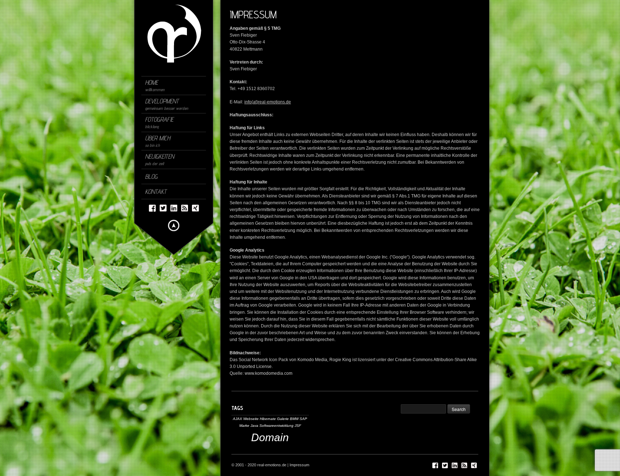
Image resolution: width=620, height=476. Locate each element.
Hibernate (268, 419)
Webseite (251, 419)
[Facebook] (152, 208)
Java (254, 426)
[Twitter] (163, 208)
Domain (270, 437)
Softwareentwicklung (276, 426)
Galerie (283, 419)
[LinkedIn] (174, 208)
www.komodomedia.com (268, 373)
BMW (294, 419)
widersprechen (319, 339)
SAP (303, 419)
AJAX (237, 419)
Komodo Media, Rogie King (324, 359)
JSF (298, 426)
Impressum (299, 465)
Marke (244, 426)
